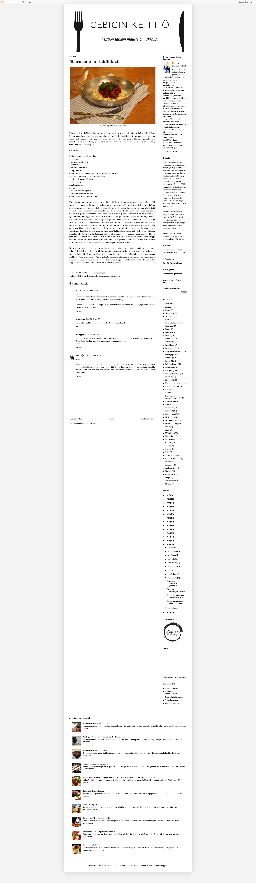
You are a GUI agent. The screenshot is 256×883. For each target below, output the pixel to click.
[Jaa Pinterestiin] (105, 272)
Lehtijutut (169, 371)
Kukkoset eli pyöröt (91, 805)
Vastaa (78, 311)
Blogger (163, 866)
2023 (168, 507)
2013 (168, 544)
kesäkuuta (172, 563)
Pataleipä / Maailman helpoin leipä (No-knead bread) (104, 737)
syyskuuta (172, 555)
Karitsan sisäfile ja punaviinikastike (97, 818)
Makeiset (168, 390)
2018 (168, 525)
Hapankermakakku (90, 845)
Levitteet (168, 377)
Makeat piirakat (171, 386)
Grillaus (168, 316)
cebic (80, 272)
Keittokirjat (169, 358)
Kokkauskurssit (171, 364)
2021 (168, 514)
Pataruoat (169, 411)
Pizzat (167, 427)
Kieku (78, 291)
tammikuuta (173, 608)
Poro (167, 430)
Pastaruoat (169, 408)
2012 (168, 613)
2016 (168, 533)
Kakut (167, 342)
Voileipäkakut (170, 481)
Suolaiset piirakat (172, 459)
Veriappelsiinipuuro (173, 703)
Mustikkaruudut (171, 688)
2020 (168, 518)
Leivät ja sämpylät (172, 374)
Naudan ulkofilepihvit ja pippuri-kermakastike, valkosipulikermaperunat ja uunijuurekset (119, 777)
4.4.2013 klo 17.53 (92, 335)
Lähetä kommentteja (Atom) (85, 423)
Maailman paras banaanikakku (95, 723)
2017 (168, 529)
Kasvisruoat (170, 348)
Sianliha (168, 443)
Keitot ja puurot (171, 355)
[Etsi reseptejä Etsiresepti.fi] (174, 677)
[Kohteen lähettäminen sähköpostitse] (95, 272)
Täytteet (168, 471)
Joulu (167, 329)
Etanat (167, 310)
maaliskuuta (173, 574)
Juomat (168, 332)
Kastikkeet (87, 276)
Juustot (168, 336)
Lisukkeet (169, 380)
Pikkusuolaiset (171, 424)
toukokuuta (172, 567)
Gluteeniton (169, 313)
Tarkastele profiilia (170, 151)
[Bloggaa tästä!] (97, 272)
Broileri (168, 307)
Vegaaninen (170, 474)
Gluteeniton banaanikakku (93, 791)
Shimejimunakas (172, 700)
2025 (168, 499)
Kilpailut (95, 276)
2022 (168, 510)
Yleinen (168, 484)
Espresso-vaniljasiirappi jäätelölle (174, 583)
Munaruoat (169, 401)
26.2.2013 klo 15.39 (89, 291)
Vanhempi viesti (147, 419)
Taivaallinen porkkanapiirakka (95, 764)
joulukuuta (172, 548)
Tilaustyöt (169, 465)
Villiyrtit (168, 478)
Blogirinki (169, 304)
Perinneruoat (170, 414)
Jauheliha (79, 276)
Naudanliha (169, 404)
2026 (168, 495)
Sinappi (168, 449)
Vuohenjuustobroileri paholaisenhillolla (99, 832)
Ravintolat (169, 436)
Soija (167, 452)
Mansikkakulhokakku (174, 697)
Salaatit (168, 439)
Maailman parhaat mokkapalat (95, 750)
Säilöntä (168, 462)
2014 (168, 541)
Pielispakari (170, 417)
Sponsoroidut (104, 276)
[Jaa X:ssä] (100, 272)
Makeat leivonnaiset (173, 383)
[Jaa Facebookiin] (102, 272)
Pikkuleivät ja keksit (173, 420)
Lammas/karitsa (172, 367)
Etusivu (112, 419)
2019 (168, 522)
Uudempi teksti (76, 419)
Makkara (168, 393)
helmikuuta (172, 578)
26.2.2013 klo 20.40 (94, 319)
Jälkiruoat (169, 339)
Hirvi (167, 320)
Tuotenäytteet (114, 276)
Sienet (167, 446)
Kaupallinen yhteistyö (174, 351)
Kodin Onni (80, 319)
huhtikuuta (172, 570)
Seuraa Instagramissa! (173, 274)
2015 (168, 537)
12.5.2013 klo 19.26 (92, 356)
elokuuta (171, 559)
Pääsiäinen (169, 433)
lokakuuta (172, 551)
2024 (168, 503)
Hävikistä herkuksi (172, 323)
